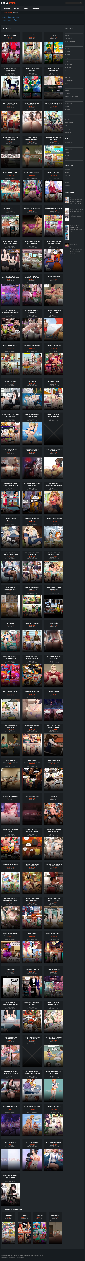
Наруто (68, 58)
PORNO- (8, 3)
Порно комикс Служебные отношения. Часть (54, 519)
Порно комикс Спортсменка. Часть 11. (32, 968)
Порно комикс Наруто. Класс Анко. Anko (54, 380)
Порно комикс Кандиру (10, 864)
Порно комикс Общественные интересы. (10, 795)
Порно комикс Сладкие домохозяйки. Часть (53, 934)
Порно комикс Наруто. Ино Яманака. (54, 69)
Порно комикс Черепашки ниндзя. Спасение (10, 1141)
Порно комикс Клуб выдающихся (10, 69)
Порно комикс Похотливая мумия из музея (32, 139)
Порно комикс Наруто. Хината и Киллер (32, 692)
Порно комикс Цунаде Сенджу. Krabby (54, 657)
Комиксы (7, 8)
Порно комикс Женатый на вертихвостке (32, 242)
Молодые (68, 129)
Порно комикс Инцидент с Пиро (10, 830)
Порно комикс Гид (54, 276)
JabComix (68, 146)
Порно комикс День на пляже (10, 173)
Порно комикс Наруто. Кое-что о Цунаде (10, 692)
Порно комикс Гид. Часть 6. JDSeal (10, 449)
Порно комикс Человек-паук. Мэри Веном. (32, 899)
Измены (68, 51)
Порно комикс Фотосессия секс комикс (32, 207)
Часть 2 (68, 172)
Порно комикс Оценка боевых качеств (32, 449)
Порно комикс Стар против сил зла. (54, 692)
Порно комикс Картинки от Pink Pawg (54, 1072)
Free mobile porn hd (7, 22)
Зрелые (68, 100)
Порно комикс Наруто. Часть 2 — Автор (10, 104)
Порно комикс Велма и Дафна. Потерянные (53, 242)
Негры (67, 116)
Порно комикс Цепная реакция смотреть (10, 657)
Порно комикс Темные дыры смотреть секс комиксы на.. (40, 1216)
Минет (67, 90)
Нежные (68, 113)
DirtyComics (69, 159)
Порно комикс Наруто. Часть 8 (32, 726)
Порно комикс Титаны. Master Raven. (32, 311)
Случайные (35, 8)
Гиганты (68, 48)
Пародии (68, 61)
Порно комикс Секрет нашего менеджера (10, 380)
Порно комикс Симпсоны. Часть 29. (53, 34)
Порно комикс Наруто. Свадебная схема (32, 415)
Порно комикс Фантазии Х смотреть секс (54, 1038)
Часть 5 (68, 182)
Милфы (68, 87)
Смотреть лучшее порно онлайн (10, 17)
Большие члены (70, 45)
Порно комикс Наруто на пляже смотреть (32, 1107)
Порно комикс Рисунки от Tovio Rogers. (53, 449)
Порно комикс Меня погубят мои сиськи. (53, 761)
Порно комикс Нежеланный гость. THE (32, 277)
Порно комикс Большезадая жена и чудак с (10, 589)
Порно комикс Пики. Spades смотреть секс (32, 795)
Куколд (68, 125)
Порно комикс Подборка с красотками (53, 622)
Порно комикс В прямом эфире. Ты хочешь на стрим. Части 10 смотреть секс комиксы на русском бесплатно (76, 213)
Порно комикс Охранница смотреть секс (32, 484)
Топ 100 (16, 8)
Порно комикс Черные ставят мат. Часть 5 (54, 968)
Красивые (68, 109)
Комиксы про (69, 80)
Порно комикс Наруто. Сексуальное (32, 380)
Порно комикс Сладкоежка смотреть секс (10, 277)
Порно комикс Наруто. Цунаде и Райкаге (54, 1003)
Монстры (68, 54)
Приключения (69, 64)
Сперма (68, 93)
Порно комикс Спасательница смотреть (32, 934)
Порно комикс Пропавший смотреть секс (32, 761)
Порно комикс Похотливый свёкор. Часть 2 (53, 208)
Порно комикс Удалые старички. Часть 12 (32, 657)
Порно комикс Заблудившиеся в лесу (10, 207)
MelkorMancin (69, 149)
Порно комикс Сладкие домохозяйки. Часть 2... (24, 1216)
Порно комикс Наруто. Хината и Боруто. (54, 415)
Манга (67, 71)
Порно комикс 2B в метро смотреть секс (32, 173)
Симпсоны (68, 67)
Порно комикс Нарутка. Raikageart (10, 622)
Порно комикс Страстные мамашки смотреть (10, 34)
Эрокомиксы (69, 122)
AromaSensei (69, 142)
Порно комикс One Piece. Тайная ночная (32, 1038)
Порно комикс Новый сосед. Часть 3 (10, 1038)
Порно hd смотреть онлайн (9, 20)
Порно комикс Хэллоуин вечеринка (54, 795)
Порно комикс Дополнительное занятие (10, 311)
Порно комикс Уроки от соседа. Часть (10, 138)
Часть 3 (68, 176)
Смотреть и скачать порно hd (10, 19)
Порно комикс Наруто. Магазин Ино (54, 1107)
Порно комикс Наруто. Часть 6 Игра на (32, 588)
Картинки (68, 132)
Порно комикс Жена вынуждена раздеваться (32, 1072)
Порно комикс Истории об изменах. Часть (53, 104)
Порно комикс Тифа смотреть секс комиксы (10, 1072)
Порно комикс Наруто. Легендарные (32, 519)
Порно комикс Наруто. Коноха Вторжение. (54, 899)
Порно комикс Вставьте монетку (32, 69)
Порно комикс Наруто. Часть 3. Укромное (54, 553)
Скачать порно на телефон (9, 16)
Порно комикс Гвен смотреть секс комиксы (53, 1141)
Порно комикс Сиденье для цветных (53, 588)
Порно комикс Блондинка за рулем (32, 1003)
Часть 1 (68, 169)
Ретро (67, 106)
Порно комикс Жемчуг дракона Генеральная (10, 934)
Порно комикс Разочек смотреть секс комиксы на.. (55, 1215)
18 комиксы (69, 103)
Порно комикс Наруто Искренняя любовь (32, 830)
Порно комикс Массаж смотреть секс (10, 346)
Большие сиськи (70, 41)
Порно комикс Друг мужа (32, 34)
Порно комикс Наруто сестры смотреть (32, 553)
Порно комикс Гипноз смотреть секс (10, 1176)
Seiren (67, 152)
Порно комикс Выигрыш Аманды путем (10, 968)
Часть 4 (68, 179)
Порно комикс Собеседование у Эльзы (10, 553)
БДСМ (67, 35)
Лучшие (25, 8)
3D (66, 32)
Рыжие (68, 119)
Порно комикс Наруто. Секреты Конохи (54, 173)
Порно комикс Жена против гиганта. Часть (10, 899)
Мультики (68, 77)
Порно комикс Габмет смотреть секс (10, 726)
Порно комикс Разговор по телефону (32, 104)
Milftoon (68, 155)
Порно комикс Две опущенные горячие (10, 519)
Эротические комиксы (72, 96)
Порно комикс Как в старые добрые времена (10, 484)
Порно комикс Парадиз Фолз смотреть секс (32, 865)
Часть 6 (68, 185)
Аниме (67, 74)
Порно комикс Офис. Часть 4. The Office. (53, 726)
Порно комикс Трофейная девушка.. (9, 1215)
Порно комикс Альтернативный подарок (53, 484)
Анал (67, 83)
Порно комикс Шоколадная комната (32, 622)
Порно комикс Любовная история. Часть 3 (54, 865)
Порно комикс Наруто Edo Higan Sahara (10, 415)
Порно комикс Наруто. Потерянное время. (32, 1141)
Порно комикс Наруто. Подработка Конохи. (10, 242)
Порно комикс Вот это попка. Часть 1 (54, 346)
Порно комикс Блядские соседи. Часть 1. (53, 138)
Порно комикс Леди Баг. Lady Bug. (10, 1107)
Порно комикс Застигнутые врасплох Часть (10, 762)
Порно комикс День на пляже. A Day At (54, 311)
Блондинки (69, 38)
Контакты (59, 3)
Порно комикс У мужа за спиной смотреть (53, 830)
